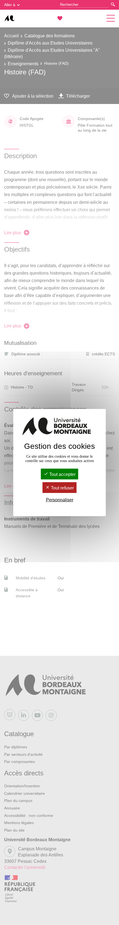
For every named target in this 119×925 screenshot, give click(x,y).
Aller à (9, 4)
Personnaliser (59, 499)
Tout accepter (62, 474)
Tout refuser (62, 488)
